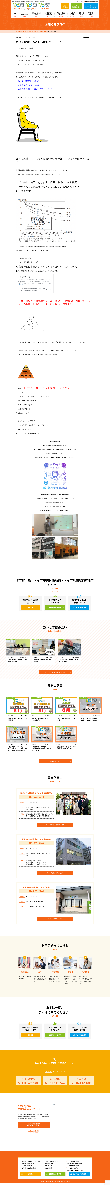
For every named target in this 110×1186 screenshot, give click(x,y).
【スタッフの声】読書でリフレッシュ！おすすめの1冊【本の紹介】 (90, 719)
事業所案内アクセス (91, 14)
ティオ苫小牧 (59, 698)
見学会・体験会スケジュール (61, 14)
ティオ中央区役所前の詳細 (74, 1163)
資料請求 (30, 1174)
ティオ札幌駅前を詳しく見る (55, 873)
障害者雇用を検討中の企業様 (91, 1)
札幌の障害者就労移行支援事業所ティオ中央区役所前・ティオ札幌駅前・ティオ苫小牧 (28, 1)
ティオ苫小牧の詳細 (72, 1168)
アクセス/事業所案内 (73, 1161)
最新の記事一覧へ (55, 761)
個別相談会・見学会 (55, 1174)
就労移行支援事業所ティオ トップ (31, 1161)
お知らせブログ (81, 14)
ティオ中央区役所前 (36, 698)
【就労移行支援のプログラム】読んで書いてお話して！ (17, 661)
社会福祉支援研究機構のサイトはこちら (34, 1132)
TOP (15, 15)
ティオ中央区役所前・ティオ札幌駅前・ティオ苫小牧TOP (27, 31)
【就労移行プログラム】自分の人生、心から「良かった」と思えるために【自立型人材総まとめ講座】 (17, 749)
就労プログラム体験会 (79, 1174)
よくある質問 (80, 1)
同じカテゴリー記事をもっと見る (55, 672)
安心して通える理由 (36, 14)
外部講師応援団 (72, 14)
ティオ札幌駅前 (11, 639)
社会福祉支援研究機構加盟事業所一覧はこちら (34, 1125)
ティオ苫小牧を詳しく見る (55, 919)
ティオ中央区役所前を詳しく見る (55, 825)
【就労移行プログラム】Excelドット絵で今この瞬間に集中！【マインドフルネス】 (41, 749)
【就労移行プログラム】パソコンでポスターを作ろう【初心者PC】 (66, 748)
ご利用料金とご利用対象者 (48, 14)
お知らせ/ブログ (49, 1166)
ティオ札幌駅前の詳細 (73, 1166)
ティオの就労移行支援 (24, 14)
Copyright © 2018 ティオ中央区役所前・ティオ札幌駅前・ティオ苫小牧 (55, 1181)
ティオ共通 (9, 726)
